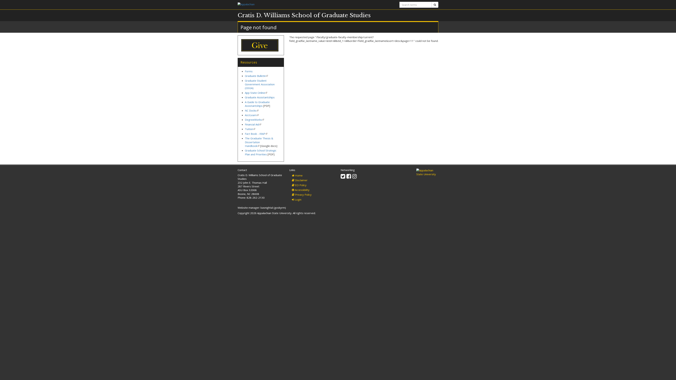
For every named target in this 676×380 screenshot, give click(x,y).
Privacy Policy (303, 194)
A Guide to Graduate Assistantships (257, 103)
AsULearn (252, 115)
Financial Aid (253, 124)
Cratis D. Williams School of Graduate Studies (304, 15)
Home (298, 175)
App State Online (256, 92)
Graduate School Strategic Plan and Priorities (260, 152)
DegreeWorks (254, 119)
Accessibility (301, 190)
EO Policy (300, 185)
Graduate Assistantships (260, 97)
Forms (249, 71)
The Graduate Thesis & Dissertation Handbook (259, 142)
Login (297, 199)
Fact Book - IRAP (256, 133)
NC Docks (252, 110)
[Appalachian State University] (286, 4)
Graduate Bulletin (256, 76)
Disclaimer (301, 180)
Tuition (250, 129)
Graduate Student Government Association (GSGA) (260, 84)
